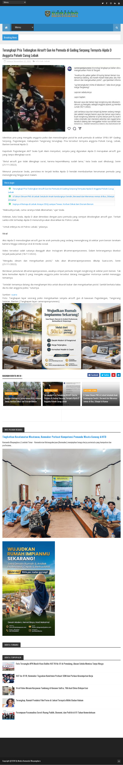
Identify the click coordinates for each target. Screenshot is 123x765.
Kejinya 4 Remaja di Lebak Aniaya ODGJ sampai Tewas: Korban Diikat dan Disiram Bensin (53, 204)
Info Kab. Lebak (43, 61)
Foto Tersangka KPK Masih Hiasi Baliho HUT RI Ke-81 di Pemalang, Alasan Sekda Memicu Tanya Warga (60, 663)
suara (14, 294)
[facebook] (106, 3)
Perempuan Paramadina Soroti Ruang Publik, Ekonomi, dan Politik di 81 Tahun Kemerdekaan (55, 712)
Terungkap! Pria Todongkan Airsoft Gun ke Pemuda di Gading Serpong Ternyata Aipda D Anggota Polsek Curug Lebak (61, 398)
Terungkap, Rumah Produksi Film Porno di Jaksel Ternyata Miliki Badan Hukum (49, 700)
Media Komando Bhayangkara (29, 761)
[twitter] (102, 3)
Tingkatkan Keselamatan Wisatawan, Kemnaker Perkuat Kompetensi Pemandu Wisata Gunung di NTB (54, 437)
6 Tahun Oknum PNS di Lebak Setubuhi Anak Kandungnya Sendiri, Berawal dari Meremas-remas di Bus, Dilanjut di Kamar (100, 398)
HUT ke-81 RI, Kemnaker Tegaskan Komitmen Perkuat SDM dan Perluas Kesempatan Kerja (54, 675)
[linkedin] (115, 3)
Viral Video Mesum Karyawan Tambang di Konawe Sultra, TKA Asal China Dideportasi (52, 688)
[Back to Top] (119, 761)
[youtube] (119, 3)
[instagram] (110, 3)
